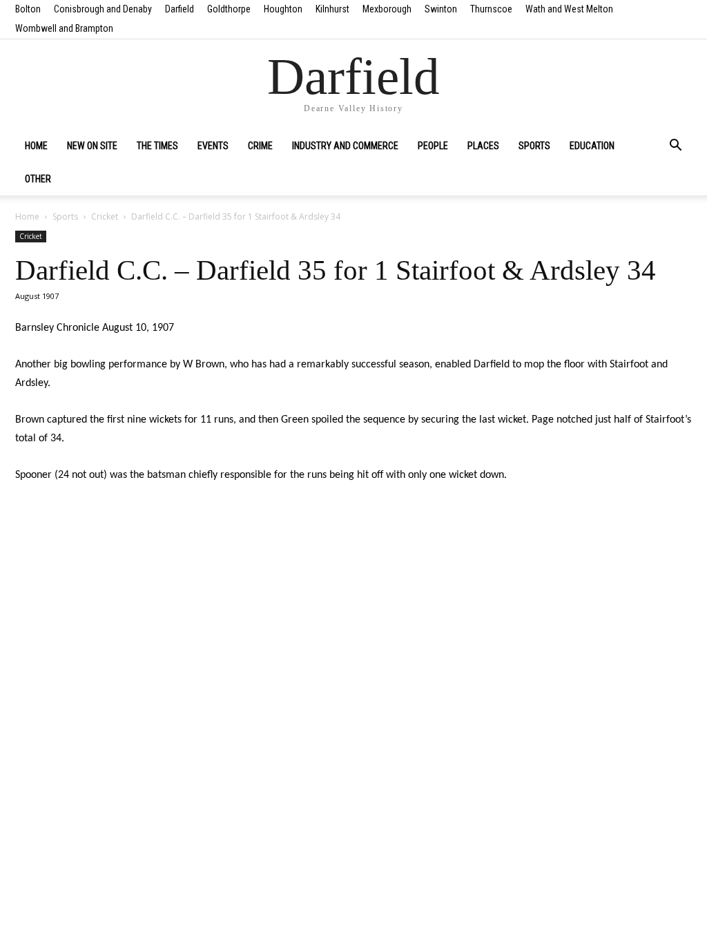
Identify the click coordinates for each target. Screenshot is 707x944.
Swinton (441, 9)
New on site (92, 145)
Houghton (283, 9)
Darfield (179, 9)
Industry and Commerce (345, 145)
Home (36, 145)
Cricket (104, 216)
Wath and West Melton (569, 9)
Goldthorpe (229, 9)
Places (483, 145)
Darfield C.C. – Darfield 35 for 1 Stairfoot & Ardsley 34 (335, 270)
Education (592, 145)
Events (213, 145)
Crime (260, 145)
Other (38, 178)
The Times (157, 145)
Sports (534, 145)
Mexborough (386, 9)
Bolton (28, 9)
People (433, 145)
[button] (675, 146)
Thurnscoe (491, 9)
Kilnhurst (332, 9)
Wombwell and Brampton (64, 28)
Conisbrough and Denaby (103, 9)
